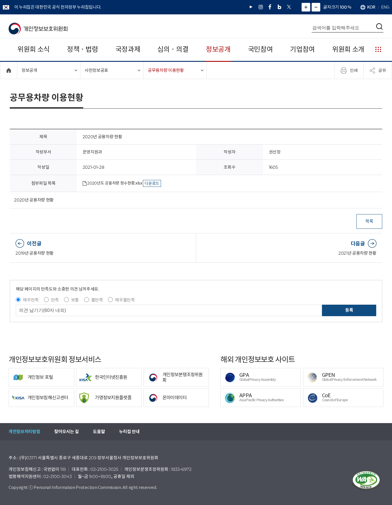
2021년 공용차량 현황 (357, 253)
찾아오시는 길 (66, 431)
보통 (75, 300)
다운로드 (152, 183)
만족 (55, 300)
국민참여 (260, 49)
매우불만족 (125, 300)
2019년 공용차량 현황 (34, 253)
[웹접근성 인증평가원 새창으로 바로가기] (366, 481)
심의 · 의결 (173, 49)
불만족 (97, 300)
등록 (349, 310)
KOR (371, 7)
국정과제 (127, 49)
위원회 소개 (348, 49)
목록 (369, 221)
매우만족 (31, 300)
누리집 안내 (129, 431)
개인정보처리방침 (24, 431)
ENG (385, 7)
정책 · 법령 (82, 49)
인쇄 (354, 70)
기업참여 (302, 49)
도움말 (99, 431)
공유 (382, 70)
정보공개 (218, 49)
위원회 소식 (33, 49)
